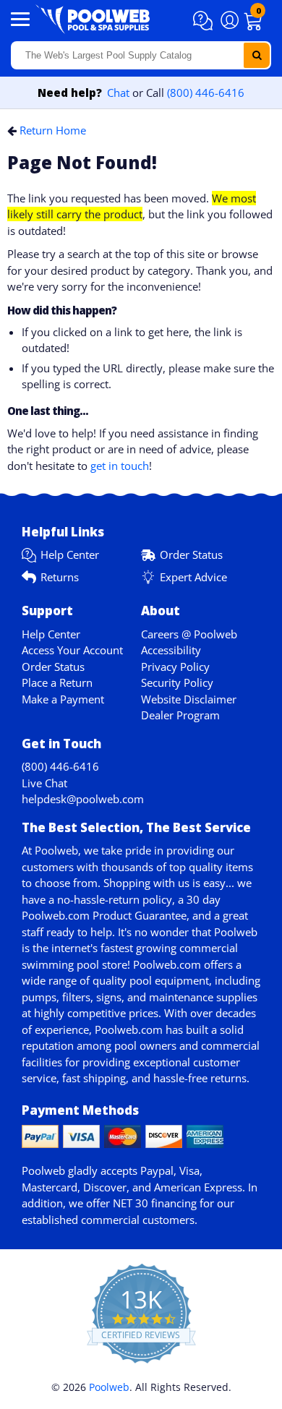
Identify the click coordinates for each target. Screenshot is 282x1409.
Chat (118, 92)
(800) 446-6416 (205, 92)
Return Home (53, 130)
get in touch (119, 465)
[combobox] (141, 55)
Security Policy (177, 682)
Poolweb (109, 1387)
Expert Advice (193, 577)
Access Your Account (72, 650)
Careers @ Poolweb (189, 634)
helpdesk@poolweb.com (83, 799)
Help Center (69, 554)
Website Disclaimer (188, 699)
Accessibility (171, 650)
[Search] (257, 55)
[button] (205, 21)
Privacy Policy (175, 666)
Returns (59, 577)
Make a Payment (63, 699)
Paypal (157, 1170)
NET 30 (130, 1203)
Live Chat (44, 783)
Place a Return (57, 682)
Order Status (191, 554)
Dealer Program (180, 715)
